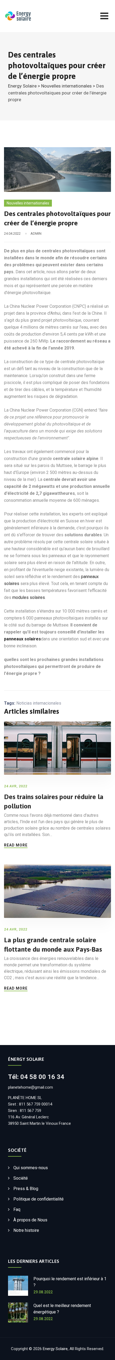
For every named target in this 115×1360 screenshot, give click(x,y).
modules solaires (28, 597)
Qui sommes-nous (30, 1167)
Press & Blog (25, 1188)
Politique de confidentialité (38, 1199)
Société (20, 1178)
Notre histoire (26, 1230)
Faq (16, 1209)
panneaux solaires (22, 638)
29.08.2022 (43, 1292)
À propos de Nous (30, 1219)
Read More (16, 845)
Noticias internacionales (38, 703)
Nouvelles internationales (28, 203)
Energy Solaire (55, 1348)
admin (35, 233)
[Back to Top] (104, 1351)
